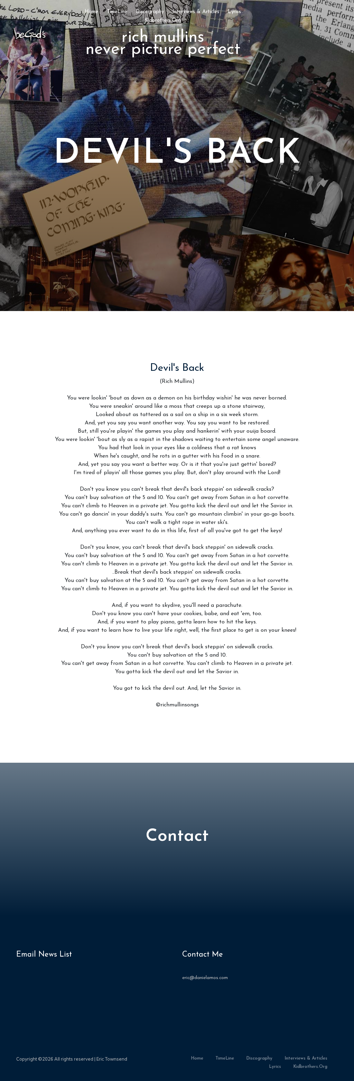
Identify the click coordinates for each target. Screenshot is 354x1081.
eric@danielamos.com (205, 978)
